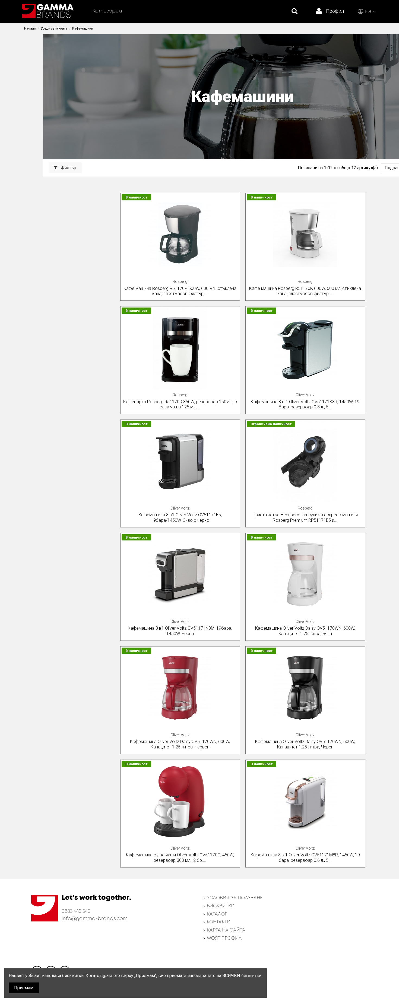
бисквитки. (251, 976)
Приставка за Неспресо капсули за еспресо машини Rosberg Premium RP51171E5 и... (305, 517)
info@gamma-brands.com (95, 919)
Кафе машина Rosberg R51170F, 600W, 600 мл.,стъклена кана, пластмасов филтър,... (305, 291)
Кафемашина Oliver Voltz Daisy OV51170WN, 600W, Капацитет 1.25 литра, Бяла (305, 631)
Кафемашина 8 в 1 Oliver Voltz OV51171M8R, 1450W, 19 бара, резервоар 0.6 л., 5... (305, 857)
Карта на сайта (226, 930)
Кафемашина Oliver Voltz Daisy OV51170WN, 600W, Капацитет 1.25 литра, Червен (180, 744)
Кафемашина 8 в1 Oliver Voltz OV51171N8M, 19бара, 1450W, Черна (180, 631)
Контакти (218, 922)
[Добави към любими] (235, 202)
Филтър (68, 167)
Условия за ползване (234, 898)
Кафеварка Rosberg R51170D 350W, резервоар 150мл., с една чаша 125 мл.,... (180, 404)
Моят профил (224, 938)
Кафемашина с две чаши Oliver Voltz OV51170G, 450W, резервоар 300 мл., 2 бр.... (180, 857)
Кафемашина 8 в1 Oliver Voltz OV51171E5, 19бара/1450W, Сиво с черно (180, 517)
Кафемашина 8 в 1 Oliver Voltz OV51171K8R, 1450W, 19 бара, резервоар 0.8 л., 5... (305, 404)
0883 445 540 (76, 911)
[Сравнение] (235, 212)
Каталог (217, 914)
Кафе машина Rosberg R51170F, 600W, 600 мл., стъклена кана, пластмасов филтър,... (179, 291)
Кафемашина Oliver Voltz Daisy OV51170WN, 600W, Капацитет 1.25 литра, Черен (305, 744)
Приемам (23, 987)
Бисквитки (221, 906)
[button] (107, 11)
